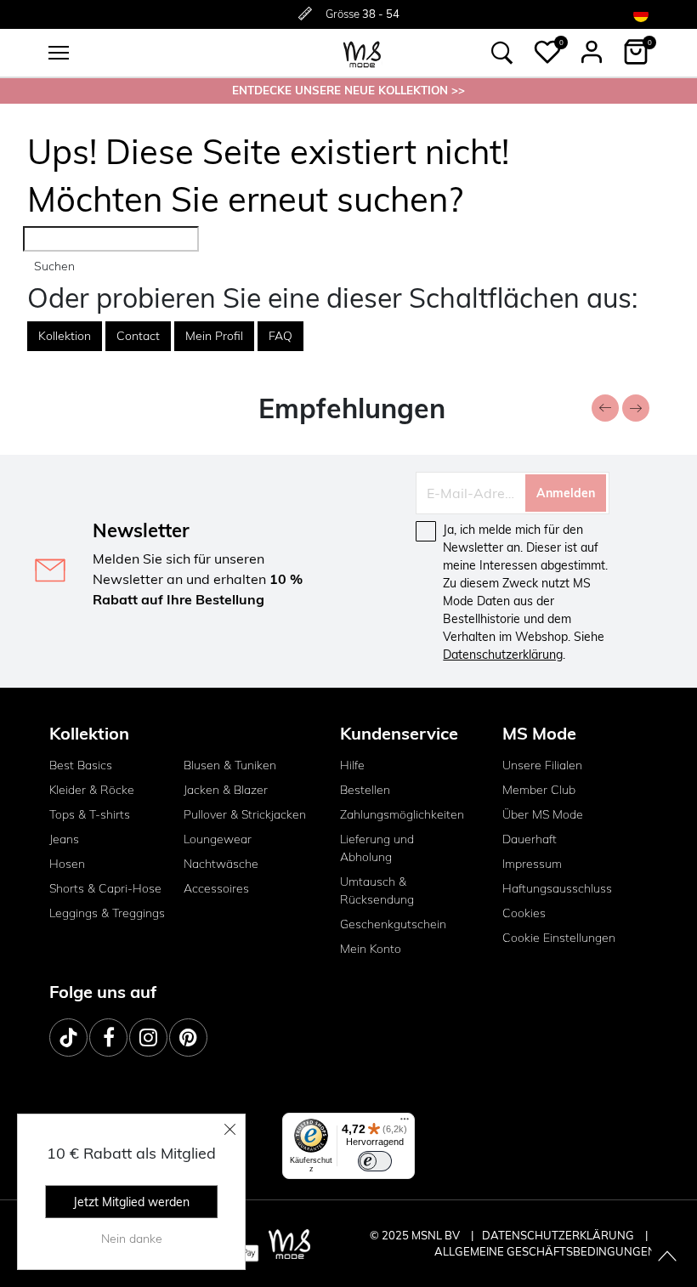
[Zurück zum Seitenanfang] (667, 1257)
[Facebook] (108, 1037)
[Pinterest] (188, 1037)
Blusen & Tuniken (230, 765)
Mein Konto (370, 948)
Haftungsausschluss (557, 888)
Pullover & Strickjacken (245, 814)
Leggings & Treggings (107, 913)
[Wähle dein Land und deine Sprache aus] (641, 14)
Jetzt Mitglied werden (131, 1202)
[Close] (230, 1129)
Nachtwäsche (221, 863)
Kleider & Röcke (91, 789)
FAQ (280, 335)
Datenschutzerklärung (503, 654)
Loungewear (218, 839)
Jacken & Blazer (226, 789)
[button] (547, 51)
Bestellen (365, 789)
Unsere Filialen (542, 765)
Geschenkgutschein (393, 924)
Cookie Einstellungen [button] (558, 937)
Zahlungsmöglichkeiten (402, 814)
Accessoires (216, 888)
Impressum (532, 863)
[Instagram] (148, 1037)
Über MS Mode (542, 814)
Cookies (524, 913)
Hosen (67, 863)
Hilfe (352, 765)
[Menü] (404, 1123)
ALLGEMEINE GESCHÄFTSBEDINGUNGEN (545, 1251)
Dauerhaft (529, 839)
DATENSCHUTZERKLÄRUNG (558, 1235)
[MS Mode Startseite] (362, 53)
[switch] (375, 1161)
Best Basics (80, 765)
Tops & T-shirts (89, 814)
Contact (138, 335)
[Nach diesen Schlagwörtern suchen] (502, 52)
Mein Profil (214, 335)
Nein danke (131, 1238)
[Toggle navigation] (59, 53)
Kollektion (64, 335)
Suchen (54, 266)
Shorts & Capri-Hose (105, 888)
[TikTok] (68, 1037)
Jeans (64, 839)
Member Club (538, 789)
